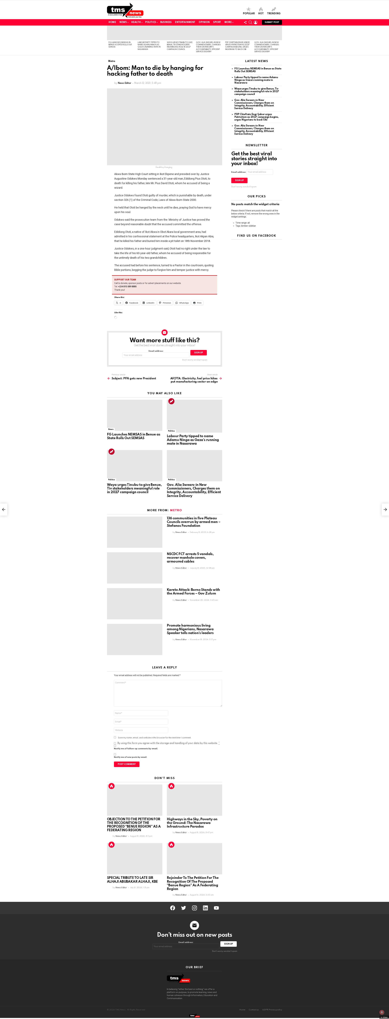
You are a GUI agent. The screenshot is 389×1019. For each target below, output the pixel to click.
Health (136, 22)
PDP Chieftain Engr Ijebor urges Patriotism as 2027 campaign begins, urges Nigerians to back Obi (256, 117)
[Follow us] (245, 22)
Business (166, 22)
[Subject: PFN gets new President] (3, 509)
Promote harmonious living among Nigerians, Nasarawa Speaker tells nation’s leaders (190, 629)
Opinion (204, 22)
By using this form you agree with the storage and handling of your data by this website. (168, 743)
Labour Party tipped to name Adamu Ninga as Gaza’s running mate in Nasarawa (193, 440)
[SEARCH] (250, 22)
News (123, 22)
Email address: (156, 351)
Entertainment (185, 22)
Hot (261, 13)
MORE (228, 22)
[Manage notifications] (381, 1012)
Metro (176, 510)
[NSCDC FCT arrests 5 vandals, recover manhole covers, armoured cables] (134, 568)
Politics (150, 22)
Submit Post (272, 22)
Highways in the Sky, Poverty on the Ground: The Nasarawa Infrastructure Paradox (192, 823)
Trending (274, 13)
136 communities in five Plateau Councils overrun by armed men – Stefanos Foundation (193, 522)
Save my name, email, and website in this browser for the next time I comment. (154, 738)
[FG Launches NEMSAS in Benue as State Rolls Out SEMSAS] (121, 33)
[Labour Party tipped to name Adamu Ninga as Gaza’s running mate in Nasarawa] (150, 33)
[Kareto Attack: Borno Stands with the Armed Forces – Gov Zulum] (134, 603)
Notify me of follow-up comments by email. (136, 749)
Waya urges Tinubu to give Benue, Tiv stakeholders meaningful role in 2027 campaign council (134, 488)
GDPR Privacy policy (272, 1010)
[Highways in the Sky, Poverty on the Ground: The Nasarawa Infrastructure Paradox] (194, 800)
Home (112, 22)
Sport (217, 22)
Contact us (254, 1010)
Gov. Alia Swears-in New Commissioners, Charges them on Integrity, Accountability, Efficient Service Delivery (208, 47)
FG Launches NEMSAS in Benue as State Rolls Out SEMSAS (120, 45)
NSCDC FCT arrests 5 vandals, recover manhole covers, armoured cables (190, 557)
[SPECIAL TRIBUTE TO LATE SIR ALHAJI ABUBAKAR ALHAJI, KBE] (134, 858)
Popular (249, 13)
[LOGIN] (255, 22)
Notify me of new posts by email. (130, 757)
